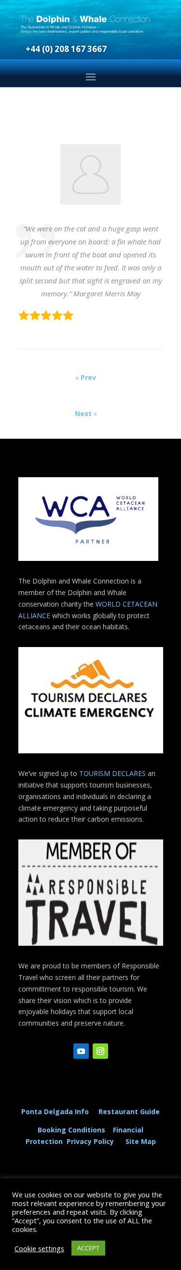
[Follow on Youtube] (81, 1051)
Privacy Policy (92, 1141)
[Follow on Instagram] (100, 1051)
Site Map (140, 1141)
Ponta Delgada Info (55, 1111)
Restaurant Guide (129, 1111)
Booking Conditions (71, 1129)
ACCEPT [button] (88, 1248)
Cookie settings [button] (39, 1248)
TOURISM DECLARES (112, 773)
